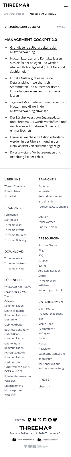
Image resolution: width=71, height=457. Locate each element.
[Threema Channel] (29, 419)
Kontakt (43, 338)
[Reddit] (50, 419)
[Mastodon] (55, 419)
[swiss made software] (23, 440)
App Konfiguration (49, 270)
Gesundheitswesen (50, 196)
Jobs (41, 318)
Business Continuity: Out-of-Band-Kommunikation (16, 334)
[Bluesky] (34, 419)
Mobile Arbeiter (13, 324)
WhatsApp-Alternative (17, 286)
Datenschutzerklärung (52, 353)
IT (39, 211)
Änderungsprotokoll (14, 13)
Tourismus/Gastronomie (53, 206)
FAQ (40, 255)
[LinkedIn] (45, 419)
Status (42, 275)
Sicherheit (10, 196)
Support (43, 260)
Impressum (45, 359)
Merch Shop (45, 324)
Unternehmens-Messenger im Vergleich (14, 390)
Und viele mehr (47, 227)
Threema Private (14, 230)
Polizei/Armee (46, 222)
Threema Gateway (15, 240)
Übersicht (44, 386)
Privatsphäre (12, 191)
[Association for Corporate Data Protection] (35, 446)
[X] (40, 419)
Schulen (43, 216)
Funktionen (11, 214)
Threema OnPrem (15, 235)
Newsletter (45, 348)
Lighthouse (11, 219)
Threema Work (13, 224)
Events (42, 265)
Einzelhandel (46, 201)
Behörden (44, 186)
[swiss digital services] (48, 440)
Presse (42, 343)
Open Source (46, 308)
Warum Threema (14, 186)
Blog (41, 250)
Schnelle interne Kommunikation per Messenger (16, 315)
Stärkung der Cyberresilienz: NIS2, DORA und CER (17, 367)
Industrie (44, 191)
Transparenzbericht (50, 313)
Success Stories (47, 245)
